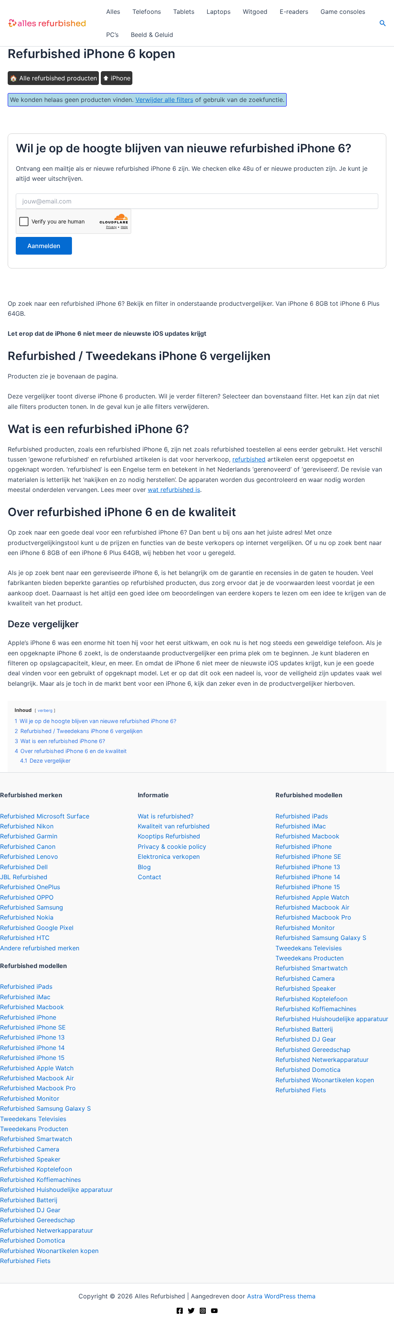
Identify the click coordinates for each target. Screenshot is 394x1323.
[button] (382, 23)
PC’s (112, 34)
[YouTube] (214, 1310)
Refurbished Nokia (26, 917)
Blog (144, 867)
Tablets (183, 11)
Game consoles (343, 11)
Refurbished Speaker (30, 1159)
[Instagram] (202, 1310)
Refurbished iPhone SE (33, 1027)
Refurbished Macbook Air (37, 1078)
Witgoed (255, 11)
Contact (149, 877)
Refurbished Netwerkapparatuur (46, 1230)
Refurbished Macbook (32, 1007)
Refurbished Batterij (28, 1200)
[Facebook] (179, 1310)
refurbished (248, 459)
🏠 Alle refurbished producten (53, 78)
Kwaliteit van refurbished (174, 826)
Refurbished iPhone (28, 1017)
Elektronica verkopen (169, 856)
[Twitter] (191, 1310)
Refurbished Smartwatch (36, 1139)
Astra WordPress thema (281, 1296)
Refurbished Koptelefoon (36, 1169)
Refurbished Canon (27, 846)
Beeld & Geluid (152, 34)
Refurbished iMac (25, 997)
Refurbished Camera (29, 1149)
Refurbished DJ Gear (30, 1210)
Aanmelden (43, 246)
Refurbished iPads (26, 986)
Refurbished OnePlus (30, 887)
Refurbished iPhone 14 (32, 1047)
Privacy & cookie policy (172, 846)
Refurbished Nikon (26, 826)
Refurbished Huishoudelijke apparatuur (56, 1189)
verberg (45, 710)
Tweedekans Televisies (33, 1119)
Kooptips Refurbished (169, 836)
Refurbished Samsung (31, 907)
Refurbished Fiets (25, 1261)
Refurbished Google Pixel (36, 927)
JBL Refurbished (23, 877)
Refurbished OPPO (26, 897)
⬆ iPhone (116, 78)
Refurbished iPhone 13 (32, 1037)
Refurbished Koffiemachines (40, 1179)
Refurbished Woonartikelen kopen (49, 1251)
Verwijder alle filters (164, 99)
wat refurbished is (174, 489)
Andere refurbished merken (39, 948)
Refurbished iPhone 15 (32, 1057)
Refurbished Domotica (32, 1240)
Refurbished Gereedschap (37, 1220)
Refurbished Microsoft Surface (44, 816)
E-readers (294, 11)
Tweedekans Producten (34, 1129)
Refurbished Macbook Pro (38, 1088)
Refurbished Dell (24, 867)
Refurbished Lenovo (29, 856)
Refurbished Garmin (28, 836)
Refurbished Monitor (29, 1098)
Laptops (218, 11)
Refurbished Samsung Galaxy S (45, 1108)
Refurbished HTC (25, 937)
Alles (113, 11)
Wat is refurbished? (166, 816)
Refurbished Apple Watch (36, 1068)
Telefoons (146, 11)
